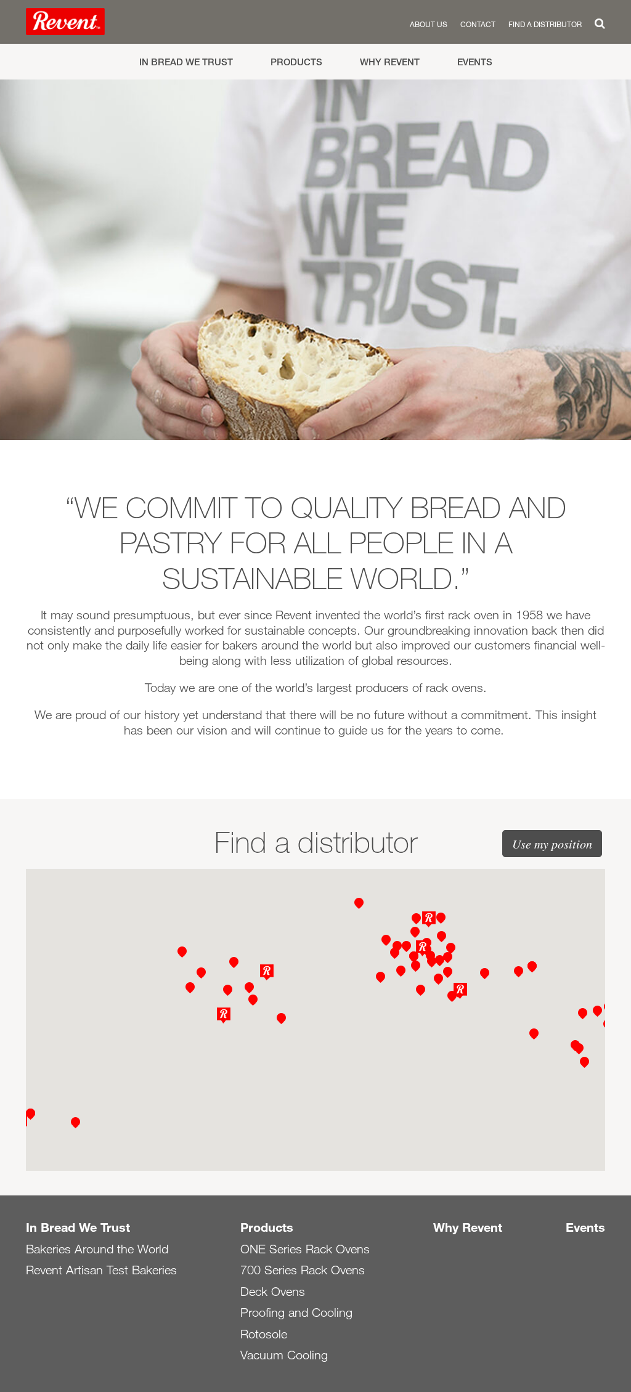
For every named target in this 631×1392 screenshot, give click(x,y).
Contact (477, 24)
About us (428, 24)
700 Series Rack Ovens (302, 1270)
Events (474, 62)
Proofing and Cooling (296, 1312)
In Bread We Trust (186, 62)
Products (296, 62)
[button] (429, 919)
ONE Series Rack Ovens (305, 1249)
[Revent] (65, 24)
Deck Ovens (272, 1291)
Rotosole (263, 1334)
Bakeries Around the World (97, 1249)
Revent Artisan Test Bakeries (101, 1270)
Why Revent (390, 62)
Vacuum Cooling (284, 1355)
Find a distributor (545, 24)
